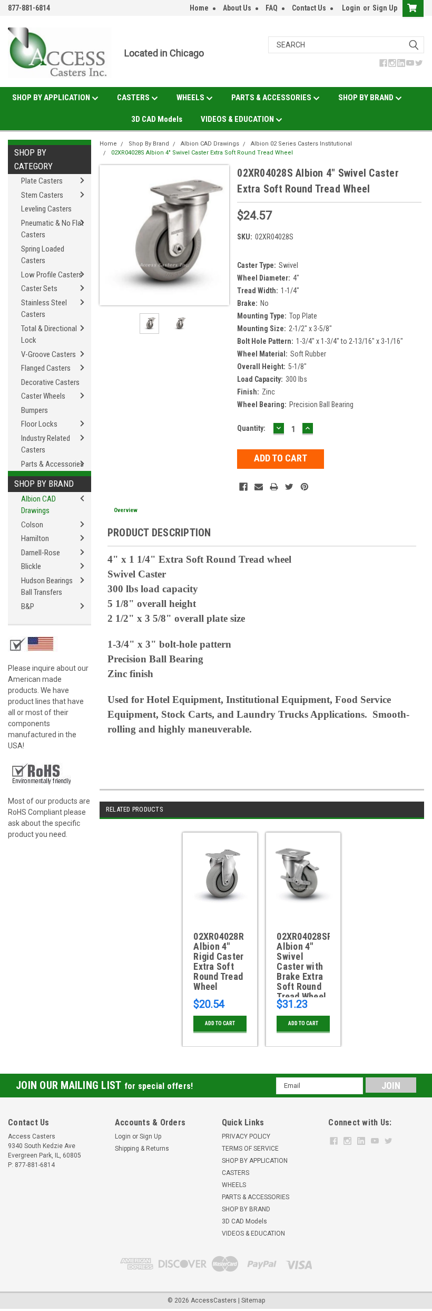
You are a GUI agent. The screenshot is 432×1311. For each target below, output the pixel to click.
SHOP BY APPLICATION (52, 97)
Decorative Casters (50, 382)
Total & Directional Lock (49, 334)
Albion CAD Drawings (38, 505)
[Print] (274, 487)
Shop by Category (33, 159)
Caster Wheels (43, 396)
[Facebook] (243, 487)
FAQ (272, 8)
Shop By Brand (44, 483)
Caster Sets (39, 288)
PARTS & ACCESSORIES (272, 97)
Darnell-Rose (40, 552)
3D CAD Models (156, 119)
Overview (126, 510)
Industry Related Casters (45, 444)
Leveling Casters (46, 209)
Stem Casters (42, 195)
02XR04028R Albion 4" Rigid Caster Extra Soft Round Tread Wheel (218, 961)
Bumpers (34, 410)
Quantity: (251, 428)
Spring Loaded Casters (42, 255)
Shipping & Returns (142, 1148)
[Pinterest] (304, 487)
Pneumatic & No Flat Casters (52, 229)
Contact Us (309, 8)
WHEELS (191, 97)
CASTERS (134, 97)
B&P (27, 606)
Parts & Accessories (52, 464)
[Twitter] (289, 487)
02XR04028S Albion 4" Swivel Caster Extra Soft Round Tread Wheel (202, 152)
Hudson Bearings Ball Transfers (47, 586)
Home (199, 8)
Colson (32, 524)
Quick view (220, 908)
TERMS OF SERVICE (250, 1148)
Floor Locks (39, 424)
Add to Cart (220, 1023)
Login (351, 8)
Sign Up (384, 8)
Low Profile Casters (51, 274)
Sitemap (253, 1300)
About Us (237, 8)
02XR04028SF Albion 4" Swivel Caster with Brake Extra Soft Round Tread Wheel (303, 964)
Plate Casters (42, 181)
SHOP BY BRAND (366, 97)
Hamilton (35, 538)
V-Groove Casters (48, 354)
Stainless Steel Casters (44, 309)
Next (218, 235)
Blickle (31, 566)
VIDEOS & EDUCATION (238, 119)
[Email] (258, 487)
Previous (110, 235)
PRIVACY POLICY (246, 1136)
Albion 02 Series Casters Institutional (301, 143)
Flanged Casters (46, 368)
